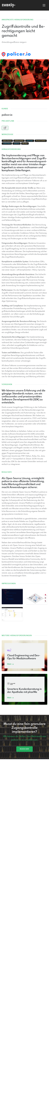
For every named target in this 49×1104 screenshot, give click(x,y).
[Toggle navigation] (44, 5)
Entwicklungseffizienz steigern (14, 42)
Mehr (9, 664)
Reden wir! (24, 749)
